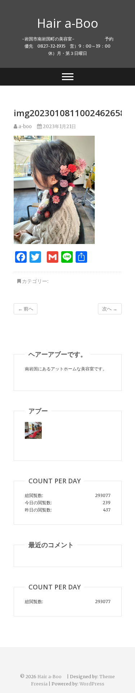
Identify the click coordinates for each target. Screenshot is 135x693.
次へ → (109, 309)
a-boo (24, 126)
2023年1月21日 (59, 126)
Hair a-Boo (74, 23)
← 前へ (25, 309)
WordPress (92, 684)
